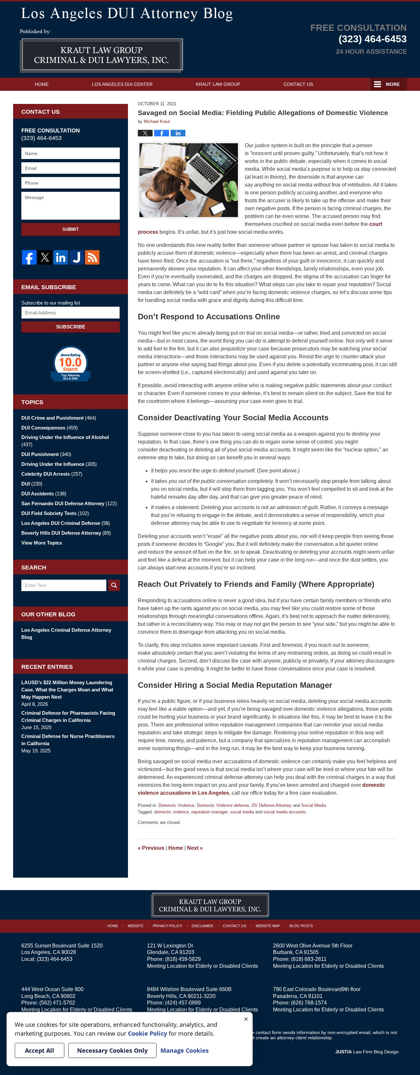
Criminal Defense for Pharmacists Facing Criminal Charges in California (68, 716)
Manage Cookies (184, 1050)
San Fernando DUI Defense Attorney (69, 503)
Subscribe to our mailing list (50, 303)
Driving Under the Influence (59, 464)
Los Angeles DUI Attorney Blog (101, 51)
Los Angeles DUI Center (122, 84)
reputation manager (209, 811)
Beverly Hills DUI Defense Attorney (66, 533)
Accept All (39, 1050)
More (393, 84)
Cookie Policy (147, 1033)
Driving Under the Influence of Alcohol (65, 440)
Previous (151, 848)
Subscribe (70, 326)
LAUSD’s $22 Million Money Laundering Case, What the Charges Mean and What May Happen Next (67, 690)
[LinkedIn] (61, 257)
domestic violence (171, 811)
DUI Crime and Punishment (58, 418)
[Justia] (76, 257)
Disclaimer (202, 926)
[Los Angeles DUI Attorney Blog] (210, 13)
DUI (31, 484)
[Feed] (92, 257)
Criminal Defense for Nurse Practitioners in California (68, 739)
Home (42, 84)
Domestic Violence (176, 805)
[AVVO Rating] (70, 363)
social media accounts (284, 811)
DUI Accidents (43, 493)
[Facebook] (29, 257)
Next (195, 848)
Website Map (268, 926)
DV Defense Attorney (272, 805)
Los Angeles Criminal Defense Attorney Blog (66, 633)
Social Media (313, 805)
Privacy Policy (167, 926)
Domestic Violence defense (223, 805)
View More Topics (41, 543)
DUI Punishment (46, 454)
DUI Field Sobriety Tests (55, 513)
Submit (70, 229)
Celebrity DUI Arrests (51, 474)
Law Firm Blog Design (367, 1051)
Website (135, 926)
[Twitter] (45, 257)
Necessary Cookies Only (112, 1050)
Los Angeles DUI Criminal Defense (65, 523)
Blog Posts (301, 926)
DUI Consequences (49, 427)
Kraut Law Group (218, 84)
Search (114, 585)
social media (242, 811)
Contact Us (298, 84)
